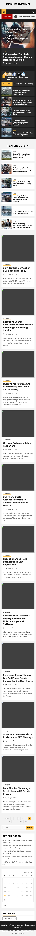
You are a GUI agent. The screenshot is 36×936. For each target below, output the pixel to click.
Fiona (15, 63)
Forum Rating (18, 4)
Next (26, 821)
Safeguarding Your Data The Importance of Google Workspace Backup (17, 57)
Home (4, 51)
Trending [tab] (29, 84)
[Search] (33, 12)
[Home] (4, 12)
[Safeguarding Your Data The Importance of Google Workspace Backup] (18, 35)
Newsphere (29, 925)
